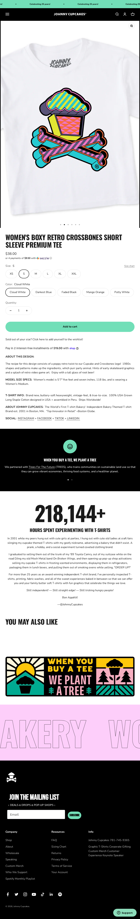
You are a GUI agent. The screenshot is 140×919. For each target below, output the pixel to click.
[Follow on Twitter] (16, 894)
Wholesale (12, 853)
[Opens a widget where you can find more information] (125, 913)
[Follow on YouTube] (34, 894)
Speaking (11, 859)
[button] (70, 258)
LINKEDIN (73, 418)
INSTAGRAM (26, 418)
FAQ (54, 840)
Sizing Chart (58, 847)
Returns (56, 853)
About (9, 847)
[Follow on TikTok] (42, 894)
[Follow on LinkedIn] (51, 894)
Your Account (59, 872)
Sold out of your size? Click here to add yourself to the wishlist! (44, 339)
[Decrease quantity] (11, 311)
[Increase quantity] (27, 311)
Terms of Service (61, 866)
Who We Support (16, 872)
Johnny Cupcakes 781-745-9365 (108, 840)
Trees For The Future (42, 467)
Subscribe (74, 815)
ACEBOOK (45, 418)
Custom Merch (14, 866)
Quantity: (11, 303)
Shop (8, 840)
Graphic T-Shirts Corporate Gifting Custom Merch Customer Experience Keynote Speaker (109, 851)
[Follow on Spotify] (60, 894)
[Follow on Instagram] (25, 894)
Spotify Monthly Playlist (20, 879)
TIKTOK (59, 418)
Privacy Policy (59, 859)
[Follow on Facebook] (7, 894)
